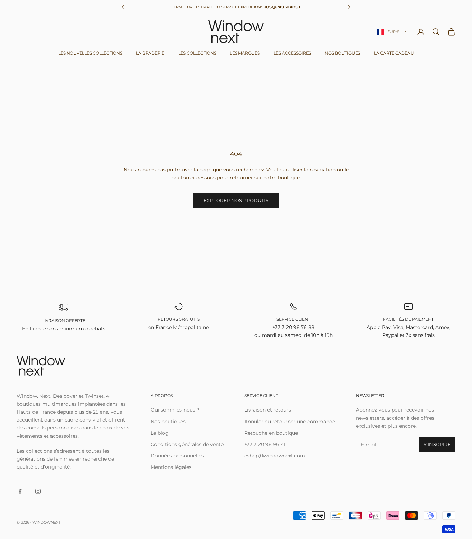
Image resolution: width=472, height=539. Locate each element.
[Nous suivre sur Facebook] (20, 491)
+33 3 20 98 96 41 (264, 444)
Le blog (160, 433)
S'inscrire (437, 444)
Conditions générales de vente (187, 444)
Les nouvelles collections (90, 53)
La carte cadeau (394, 53)
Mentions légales (171, 467)
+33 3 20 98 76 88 (293, 327)
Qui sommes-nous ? (175, 410)
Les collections (197, 53)
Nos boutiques (342, 53)
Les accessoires (292, 53)
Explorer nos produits (236, 200)
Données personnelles (177, 456)
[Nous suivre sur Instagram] (38, 491)
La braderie (150, 53)
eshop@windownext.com (274, 456)
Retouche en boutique (271, 433)
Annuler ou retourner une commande (289, 421)
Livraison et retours (267, 410)
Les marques (244, 53)
